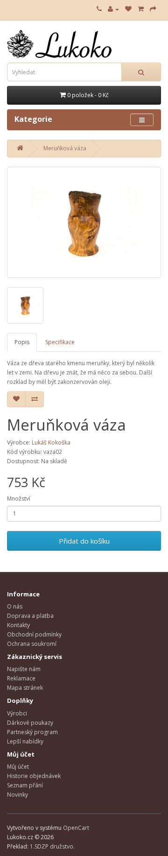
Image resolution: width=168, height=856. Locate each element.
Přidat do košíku (84, 540)
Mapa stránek (25, 688)
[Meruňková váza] (84, 222)
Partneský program (32, 732)
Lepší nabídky (25, 741)
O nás (14, 606)
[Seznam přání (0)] (128, 9)
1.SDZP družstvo (51, 846)
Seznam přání (25, 785)
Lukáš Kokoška (51, 442)
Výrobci (17, 713)
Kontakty (18, 625)
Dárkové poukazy (30, 723)
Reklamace (21, 678)
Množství (18, 498)
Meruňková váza (64, 148)
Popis (21, 342)
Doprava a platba (30, 616)
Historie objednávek (34, 776)
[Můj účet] (113, 9)
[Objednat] (153, 9)
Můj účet (18, 767)
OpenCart (76, 828)
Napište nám (24, 669)
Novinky (17, 795)
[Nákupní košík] (141, 9)
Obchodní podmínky (34, 634)
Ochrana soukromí (31, 644)
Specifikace (60, 342)
